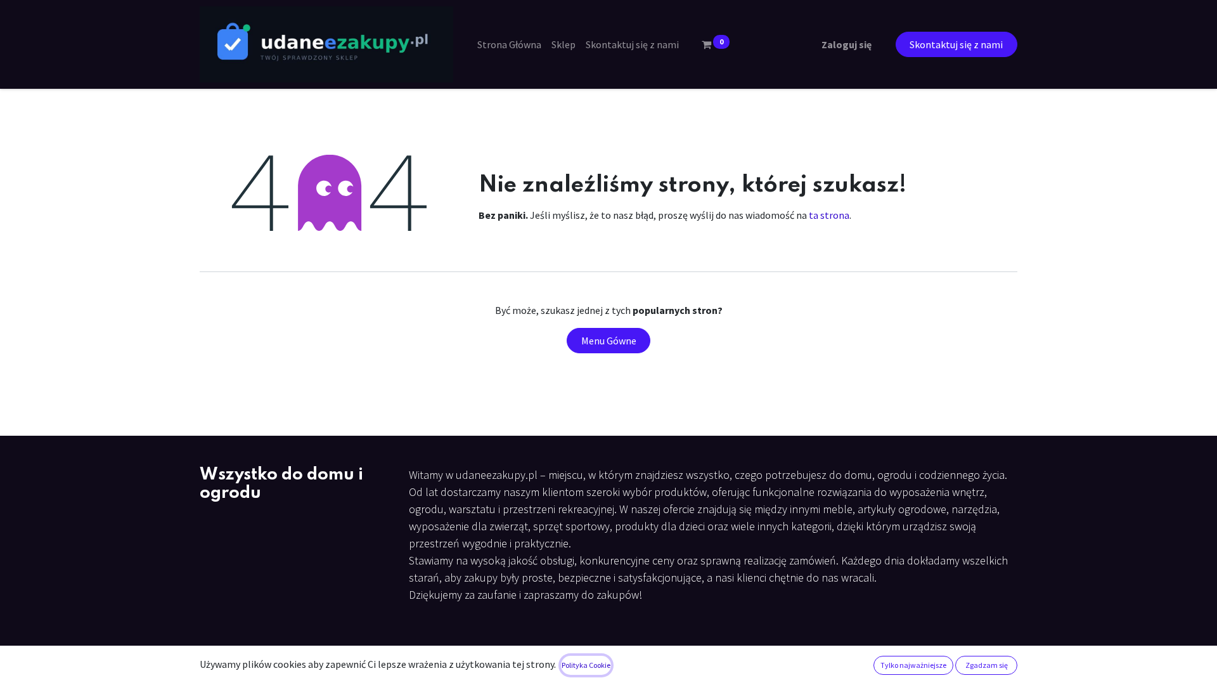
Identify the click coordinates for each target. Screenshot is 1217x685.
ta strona (829, 215)
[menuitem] (509, 44)
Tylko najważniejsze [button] (913, 665)
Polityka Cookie (586, 665)
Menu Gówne (608, 340)
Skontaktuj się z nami (956, 44)
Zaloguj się (846, 44)
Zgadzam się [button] (986, 665)
